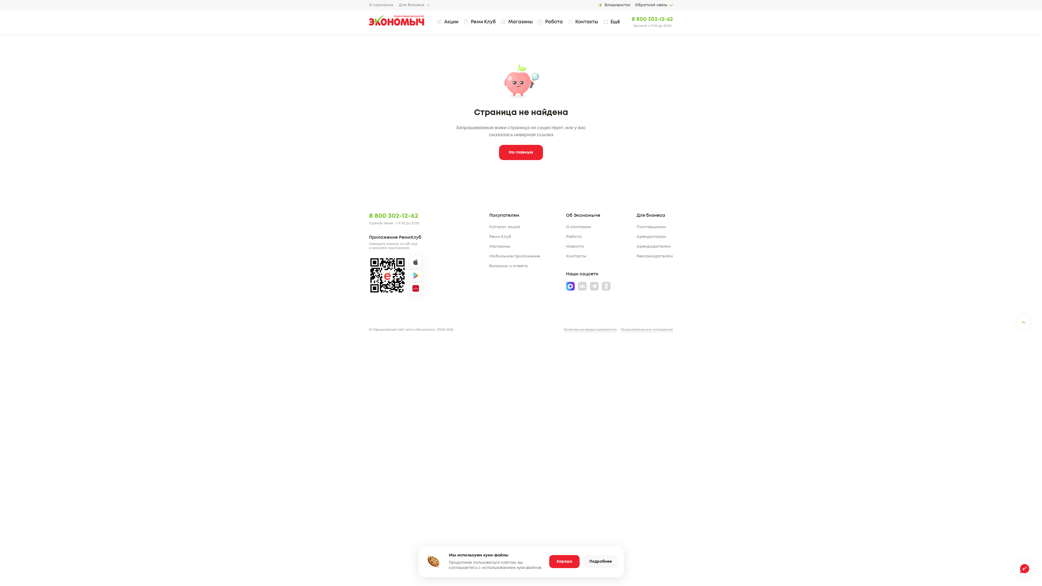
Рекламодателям (655, 256)
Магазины (499, 247)
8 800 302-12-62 (652, 19)
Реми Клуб (500, 237)
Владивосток (618, 5)
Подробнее (600, 561)
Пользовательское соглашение (647, 329)
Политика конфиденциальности (590, 329)
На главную (521, 152)
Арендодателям (654, 247)
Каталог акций (504, 227)
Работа (574, 237)
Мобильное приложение (514, 256)
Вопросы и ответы (508, 266)
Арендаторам (651, 237)
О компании (381, 5)
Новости (575, 247)
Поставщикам (651, 227)
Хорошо (564, 561)
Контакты (576, 256)
